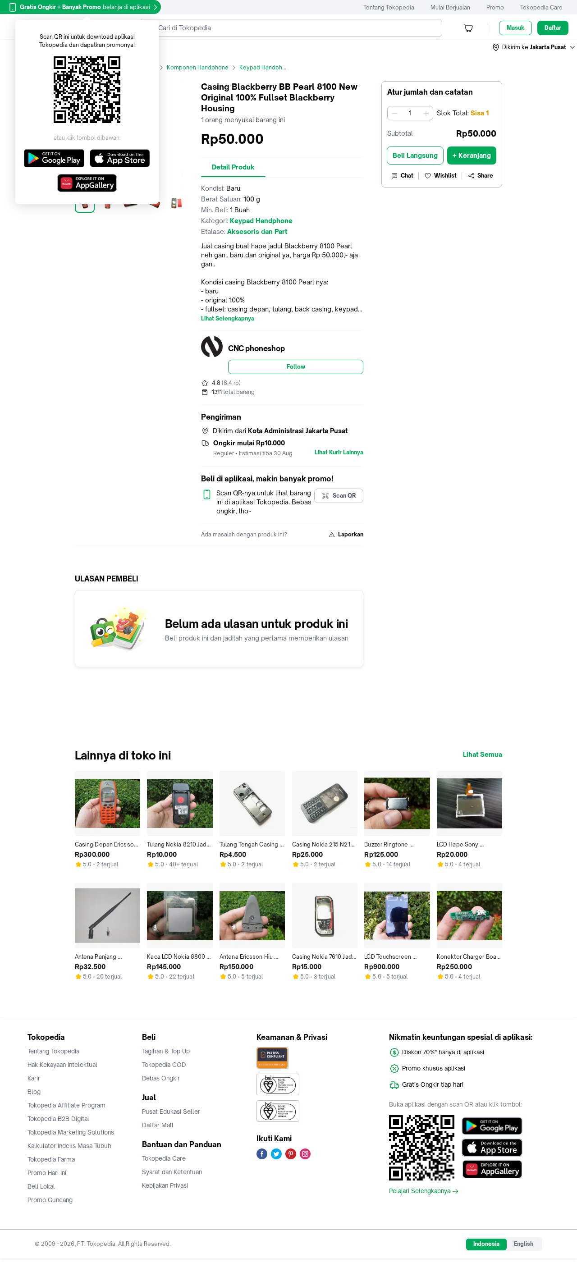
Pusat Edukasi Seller (171, 1111)
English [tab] (523, 1243)
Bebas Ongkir (161, 1078)
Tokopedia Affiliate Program (66, 1105)
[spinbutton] (410, 113)
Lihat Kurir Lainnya (339, 452)
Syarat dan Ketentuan (172, 1172)
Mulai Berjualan (450, 7)
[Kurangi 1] (394, 113)
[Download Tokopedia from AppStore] (492, 1148)
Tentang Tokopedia (388, 7)
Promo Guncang (50, 1199)
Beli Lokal (41, 1186)
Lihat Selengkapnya (227, 319)
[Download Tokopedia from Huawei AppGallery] (492, 1169)
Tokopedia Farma (51, 1159)
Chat (407, 175)
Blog (34, 1091)
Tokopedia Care (541, 7)
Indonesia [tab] (486, 1243)
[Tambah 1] (426, 113)
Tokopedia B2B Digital (58, 1118)
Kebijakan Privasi (165, 1185)
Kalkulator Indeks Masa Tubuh (69, 1145)
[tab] (233, 167)
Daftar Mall (158, 1125)
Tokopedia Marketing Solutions (70, 1132)
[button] (534, 47)
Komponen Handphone (198, 67)
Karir (33, 1078)
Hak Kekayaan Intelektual (62, 1064)
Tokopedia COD (164, 1064)
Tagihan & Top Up (166, 1051)
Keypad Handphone (266, 67)
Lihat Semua (482, 754)
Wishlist (445, 175)
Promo (495, 7)
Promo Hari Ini (46, 1172)
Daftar (553, 27)
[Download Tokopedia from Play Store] (492, 1126)
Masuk (515, 27)
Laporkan (350, 534)
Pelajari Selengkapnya (419, 1191)
